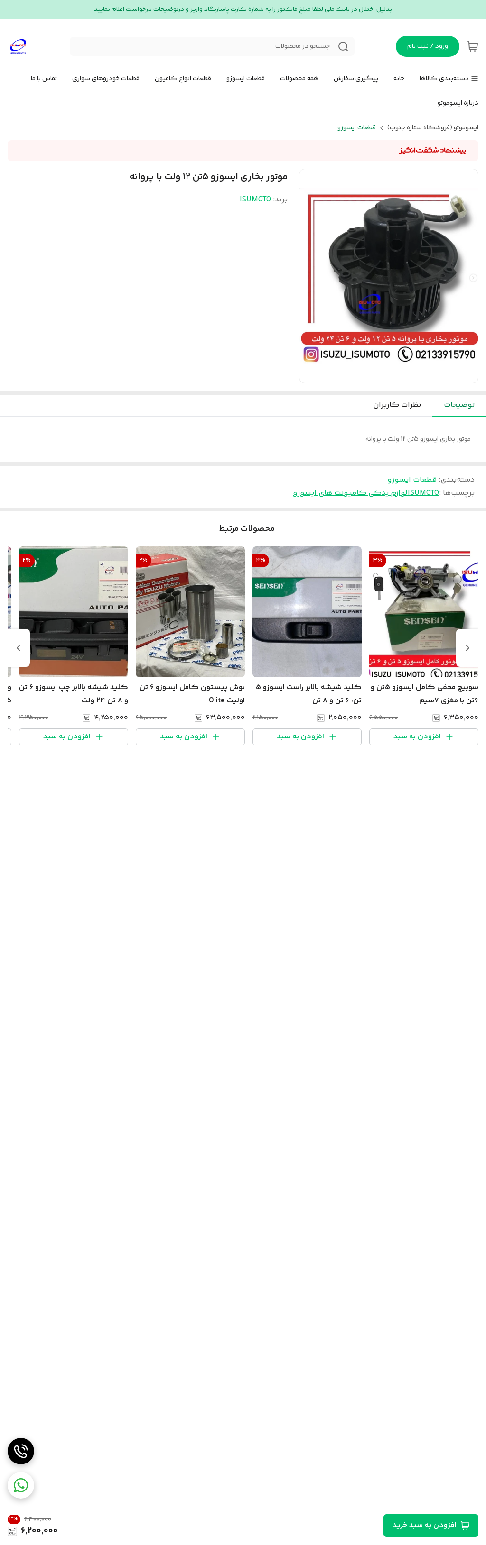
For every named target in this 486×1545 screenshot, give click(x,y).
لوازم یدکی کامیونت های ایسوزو (350, 493)
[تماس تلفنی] (21, 1451)
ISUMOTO (255, 200)
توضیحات (459, 405)
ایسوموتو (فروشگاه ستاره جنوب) (432, 128)
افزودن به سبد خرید (425, 1525)
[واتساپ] (21, 1485)
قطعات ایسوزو (356, 128)
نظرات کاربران (397, 405)
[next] (18, 648)
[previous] (467, 648)
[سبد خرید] (472, 46)
